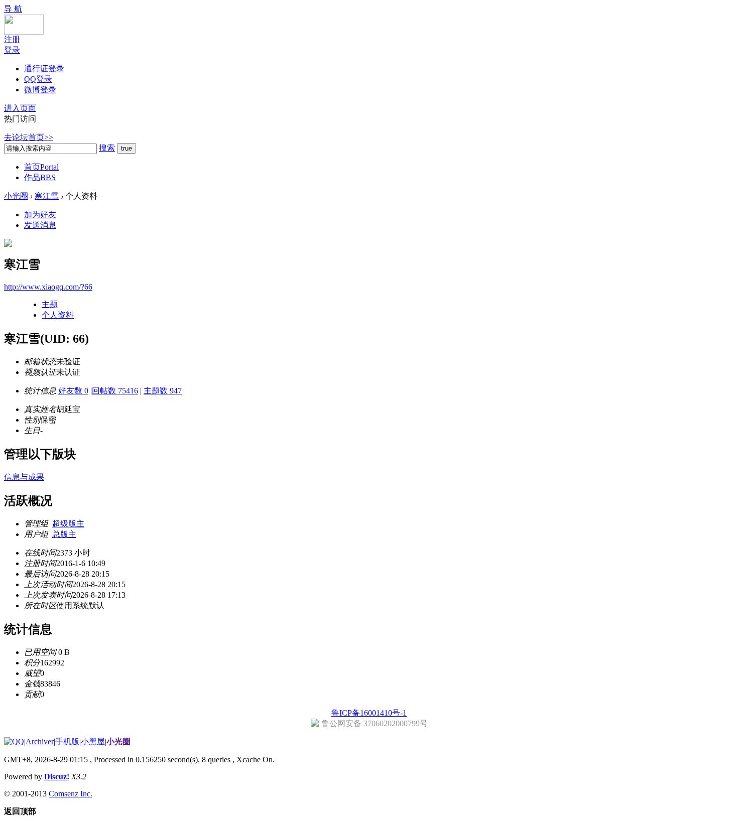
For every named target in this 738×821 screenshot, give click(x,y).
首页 (41, 167)
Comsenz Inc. (70, 793)
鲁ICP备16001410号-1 (369, 713)
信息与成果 (24, 477)
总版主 (64, 534)
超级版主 (68, 523)
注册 (12, 39)
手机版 (67, 741)
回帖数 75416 (115, 390)
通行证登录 (44, 68)
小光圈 (16, 196)
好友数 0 (73, 390)
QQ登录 (38, 79)
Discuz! (56, 776)
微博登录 (40, 89)
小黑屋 (93, 741)
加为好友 (40, 214)
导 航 (13, 9)
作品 (40, 177)
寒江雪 (47, 196)
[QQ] (14, 741)
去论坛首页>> (28, 137)
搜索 (107, 148)
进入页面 (20, 108)
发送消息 (40, 225)
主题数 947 (163, 390)
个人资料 (58, 315)
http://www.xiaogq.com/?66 (48, 287)
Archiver (40, 741)
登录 (12, 50)
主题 (50, 304)
